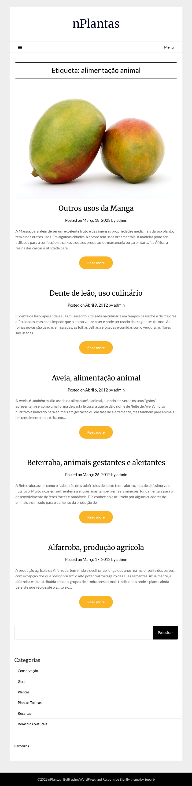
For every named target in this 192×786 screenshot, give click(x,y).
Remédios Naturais (32, 724)
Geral (22, 681)
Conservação (28, 671)
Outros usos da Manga (96, 208)
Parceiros (21, 746)
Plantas (24, 692)
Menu (169, 47)
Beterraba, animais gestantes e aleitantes (96, 462)
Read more (96, 263)
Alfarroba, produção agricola (96, 547)
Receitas (24, 713)
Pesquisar (165, 632)
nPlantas (96, 24)
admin (121, 220)
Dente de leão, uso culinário (96, 293)
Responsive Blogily (116, 779)
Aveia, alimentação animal (96, 377)
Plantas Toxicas (30, 702)
